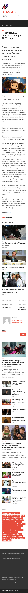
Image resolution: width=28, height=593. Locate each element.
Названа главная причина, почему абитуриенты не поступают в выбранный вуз (13, 445)
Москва (23, 523)
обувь (19, 534)
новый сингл (14, 534)
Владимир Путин (20, 519)
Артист (13, 517)
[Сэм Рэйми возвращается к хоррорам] (14, 265)
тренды (4, 540)
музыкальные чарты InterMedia (10, 532)
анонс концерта (6, 530)
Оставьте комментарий (7, 40)
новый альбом (6, 534)
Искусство (11, 521)
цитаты (9, 540)
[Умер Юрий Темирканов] (6, 414)
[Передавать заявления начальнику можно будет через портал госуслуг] (6, 486)
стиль (17, 538)
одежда (4, 536)
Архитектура (19, 517)
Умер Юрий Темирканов (18, 409)
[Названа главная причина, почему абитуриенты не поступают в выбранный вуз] (14, 440)
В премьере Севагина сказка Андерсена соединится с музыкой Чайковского (18, 392)
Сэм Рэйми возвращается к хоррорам (13, 267)
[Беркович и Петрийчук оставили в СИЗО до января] (6, 386)
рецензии (20, 536)
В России (12, 519)
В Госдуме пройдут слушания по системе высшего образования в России (18, 465)
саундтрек (5, 538)
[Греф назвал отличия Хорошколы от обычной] (6, 494)
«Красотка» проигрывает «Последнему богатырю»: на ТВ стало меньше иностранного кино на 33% (13, 291)
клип (12, 530)
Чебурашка (8, 217)
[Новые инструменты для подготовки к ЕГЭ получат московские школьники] (6, 502)
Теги (19, 528)
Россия (9, 528)
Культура (14, 523)
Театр (3, 358)
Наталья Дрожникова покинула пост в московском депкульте (18, 419)
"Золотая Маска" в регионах (9, 513)
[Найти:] (14, 334)
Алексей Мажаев (6, 517)
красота (17, 530)
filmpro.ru (9, 212)
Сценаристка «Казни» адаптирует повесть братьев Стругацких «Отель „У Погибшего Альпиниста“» (14, 243)
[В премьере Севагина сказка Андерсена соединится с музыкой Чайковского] (6, 395)
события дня (12, 538)
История (4, 523)
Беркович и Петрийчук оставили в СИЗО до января (18, 383)
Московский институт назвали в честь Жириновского (18, 474)
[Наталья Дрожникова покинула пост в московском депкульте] (6, 422)
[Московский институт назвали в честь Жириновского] (6, 477)
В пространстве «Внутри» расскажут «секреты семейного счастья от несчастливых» (13, 362)
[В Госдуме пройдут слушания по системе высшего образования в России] (6, 468)
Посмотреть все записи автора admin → (17, 322)
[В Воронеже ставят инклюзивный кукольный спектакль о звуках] (6, 404)
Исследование (18, 521)
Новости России (11, 525)
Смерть (14, 528)
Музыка (4, 525)
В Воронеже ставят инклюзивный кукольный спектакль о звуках (18, 402)
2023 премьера (6, 515)
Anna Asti (13, 515)
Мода (18, 523)
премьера (14, 536)
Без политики (6, 519)
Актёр (22, 515)
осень (8, 536)
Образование (5, 441)
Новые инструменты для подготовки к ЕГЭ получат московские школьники (19, 499)
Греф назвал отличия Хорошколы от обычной (19, 489)
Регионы (5, 528)
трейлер (22, 538)
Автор (18, 515)
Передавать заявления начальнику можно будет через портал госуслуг (19, 482)
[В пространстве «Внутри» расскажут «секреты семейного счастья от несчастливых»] (14, 357)
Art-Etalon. (10, 12)
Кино (3, 30)
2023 (18, 513)
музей (21, 530)
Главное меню (8, 25)
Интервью (5, 521)
